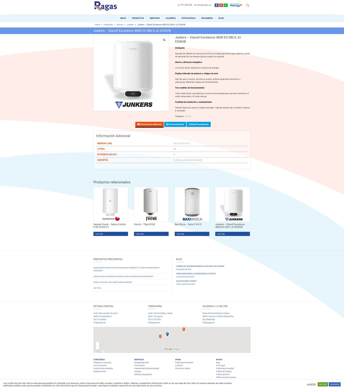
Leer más (99, 234)
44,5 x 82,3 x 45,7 (181, 143)
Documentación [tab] (176, 124)
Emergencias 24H (141, 362)
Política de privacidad (225, 368)
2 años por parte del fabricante (187, 160)
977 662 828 (186, 5)
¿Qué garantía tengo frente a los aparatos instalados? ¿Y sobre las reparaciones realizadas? (126, 269)
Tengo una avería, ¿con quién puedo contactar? (112, 282)
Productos (138, 18)
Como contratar (100, 365)
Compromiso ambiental (103, 368)
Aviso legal (220, 365)
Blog (221, 18)
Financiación (139, 365)
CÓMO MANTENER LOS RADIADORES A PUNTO (196, 274)
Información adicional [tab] (151, 124)
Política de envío (223, 374)
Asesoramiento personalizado (146, 368)
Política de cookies (223, 371)
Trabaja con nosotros (102, 362)
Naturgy (137, 371)
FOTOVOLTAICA (189, 18)
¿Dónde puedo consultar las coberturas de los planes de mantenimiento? (123, 276)
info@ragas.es (204, 5)
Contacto (179, 365)
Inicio (123, 18)
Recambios (207, 18)
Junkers (130, 24)
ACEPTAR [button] (323, 384)
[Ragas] (105, 6)
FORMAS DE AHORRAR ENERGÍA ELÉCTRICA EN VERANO (200, 266)
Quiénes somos (99, 371)
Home (97, 24)
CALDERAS (171, 18)
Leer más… (97, 288)
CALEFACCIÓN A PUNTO (186, 281)
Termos (119, 24)
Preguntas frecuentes (184, 362)
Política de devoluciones (226, 377)
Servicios (155, 18)
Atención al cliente (182, 368)
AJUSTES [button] (311, 384)
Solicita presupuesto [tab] (199, 124)
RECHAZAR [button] (334, 384)
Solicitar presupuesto (143, 374)
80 (174, 149)
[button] (164, 40)
